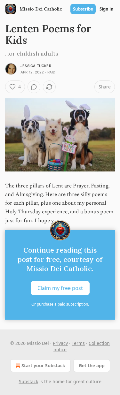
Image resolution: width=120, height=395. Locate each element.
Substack (28, 381)
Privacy (60, 343)
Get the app (92, 365)
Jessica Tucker (35, 66)
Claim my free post (60, 287)
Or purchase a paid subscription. (60, 304)
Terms (78, 343)
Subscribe (83, 9)
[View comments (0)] (34, 86)
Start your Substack (43, 365)
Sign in (107, 9)
